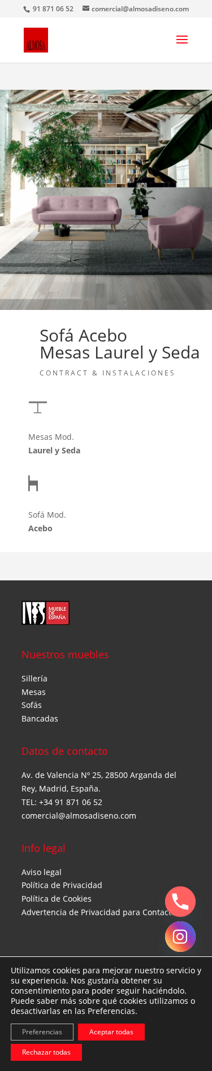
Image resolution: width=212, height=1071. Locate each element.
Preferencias (42, 1032)
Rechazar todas (46, 1052)
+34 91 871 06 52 (70, 802)
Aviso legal (41, 872)
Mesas (33, 692)
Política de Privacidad (61, 885)
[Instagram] (180, 936)
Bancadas (39, 718)
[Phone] (180, 901)
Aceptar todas (111, 1032)
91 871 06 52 (54, 9)
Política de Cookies (56, 898)
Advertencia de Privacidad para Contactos (100, 912)
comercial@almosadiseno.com (78, 815)
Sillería (34, 678)
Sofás (31, 705)
